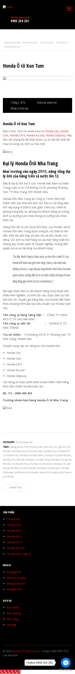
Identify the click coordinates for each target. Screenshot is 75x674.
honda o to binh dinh (31, 455)
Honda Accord (35, 135)
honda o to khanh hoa (16, 463)
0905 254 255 (20, 21)
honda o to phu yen (48, 468)
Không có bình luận (19, 108)
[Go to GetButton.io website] (66, 670)
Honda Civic (50, 451)
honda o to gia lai (61, 459)
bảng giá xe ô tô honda (23, 446)
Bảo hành (13, 607)
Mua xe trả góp (16, 577)
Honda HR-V (14, 536)
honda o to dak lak (14, 459)
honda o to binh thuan (58, 455)
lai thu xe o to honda (26, 472)
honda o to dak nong (38, 459)
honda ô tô (12, 455)
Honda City (52, 131)
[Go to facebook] (66, 662)
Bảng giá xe (14, 572)
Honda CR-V (17, 135)
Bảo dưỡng (14, 613)
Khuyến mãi (14, 589)
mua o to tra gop (48, 472)
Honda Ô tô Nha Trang (25, 651)
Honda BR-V (14, 530)
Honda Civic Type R (19, 554)
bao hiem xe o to (47, 446)
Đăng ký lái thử (16, 583)
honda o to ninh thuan (23, 468)
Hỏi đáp (11, 625)
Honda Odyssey (55, 135)
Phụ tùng (12, 619)
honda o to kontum (41, 463)
